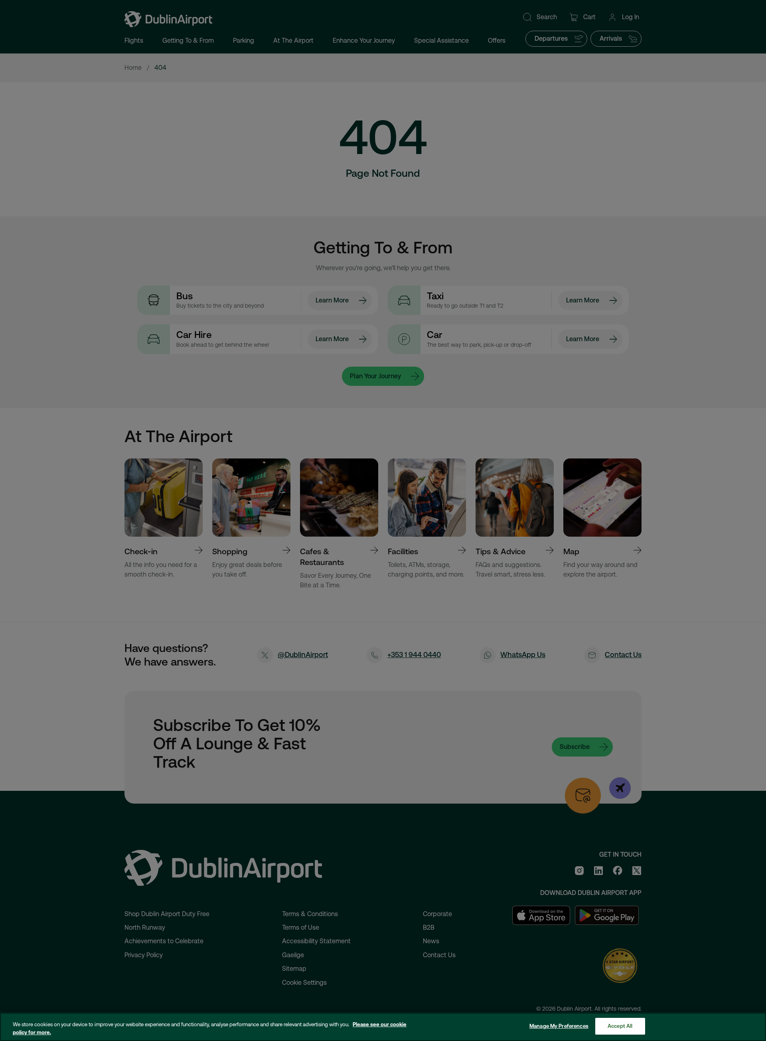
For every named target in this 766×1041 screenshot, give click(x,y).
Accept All (620, 1026)
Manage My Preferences (558, 1026)
